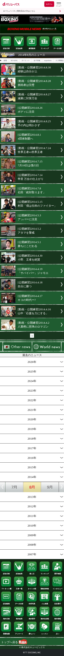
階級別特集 (45, 589)
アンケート (19, 634)
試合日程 (6, 48)
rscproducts (48, 60)
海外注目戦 (45, 619)
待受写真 (32, 604)
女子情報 (37, 60)
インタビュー (58, 589)
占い (57, 634)
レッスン (45, 634)
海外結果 (19, 619)
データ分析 (57, 48)
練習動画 (32, 48)
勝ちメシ (32, 634)
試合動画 (6, 604)
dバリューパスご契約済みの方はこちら (19, 11)
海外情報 (57, 619)
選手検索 (57, 574)
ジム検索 (45, 604)
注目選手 (57, 604)
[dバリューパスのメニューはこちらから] (58, 4)
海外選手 (32, 619)
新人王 (32, 574)
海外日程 (6, 619)
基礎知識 (6, 634)
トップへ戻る (10, 642)
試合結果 (19, 48)
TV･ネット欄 (6, 589)
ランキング (45, 48)
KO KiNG (14, 60)
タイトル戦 (32, 589)
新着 (5, 60)
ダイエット (25, 60)
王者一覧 (19, 589)
